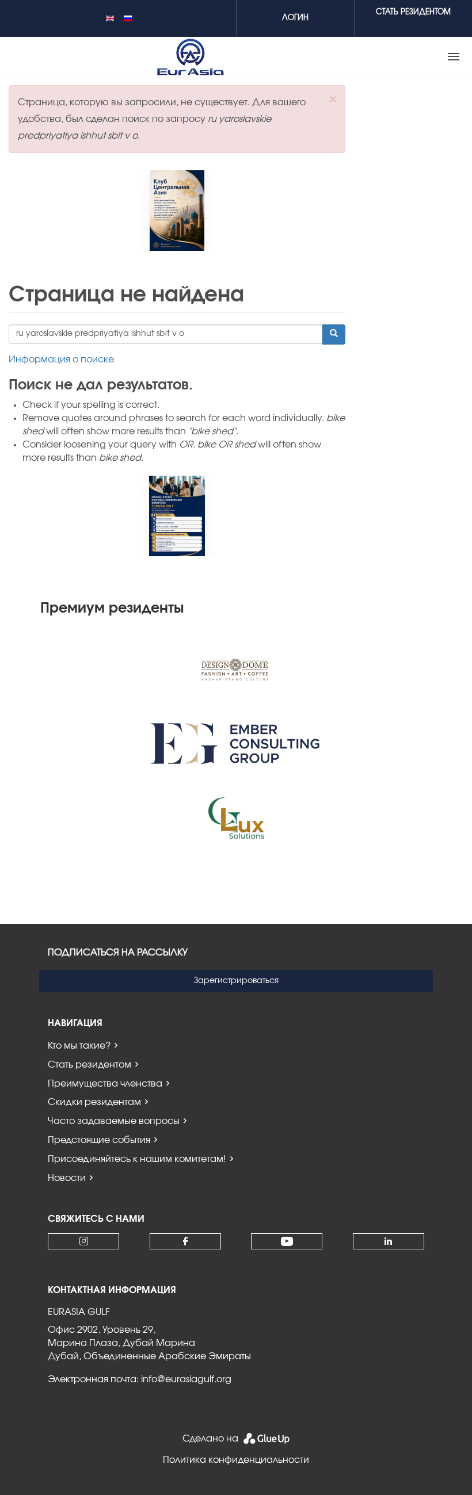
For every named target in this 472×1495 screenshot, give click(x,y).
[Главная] (190, 57)
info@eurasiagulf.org (186, 1379)
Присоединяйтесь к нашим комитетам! (137, 1159)
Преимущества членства (105, 1083)
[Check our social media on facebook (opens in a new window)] (185, 1241)
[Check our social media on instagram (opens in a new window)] (84, 1241)
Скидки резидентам (94, 1102)
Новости (67, 1178)
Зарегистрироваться (236, 981)
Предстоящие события (99, 1140)
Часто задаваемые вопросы (114, 1121)
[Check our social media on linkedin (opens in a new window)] (388, 1241)
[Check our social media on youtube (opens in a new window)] (287, 1242)
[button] (333, 99)
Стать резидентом (89, 1064)
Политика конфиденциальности (236, 1460)
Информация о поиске (61, 359)
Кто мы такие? (79, 1045)
